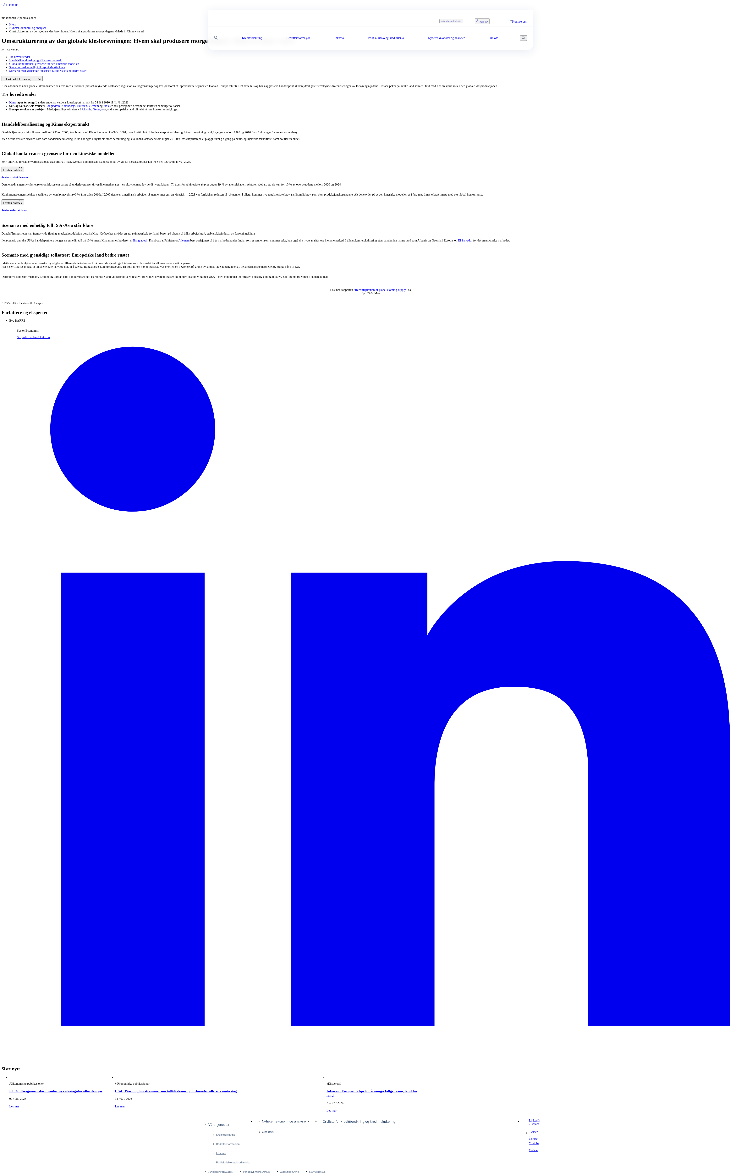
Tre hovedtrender (19, 56)
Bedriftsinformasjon (228, 1143)
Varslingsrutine (289, 1172)
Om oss (268, 1132)
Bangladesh (53, 106)
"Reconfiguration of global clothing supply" (380, 289)
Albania (86, 109)
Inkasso (221, 1153)
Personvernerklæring (256, 1172)
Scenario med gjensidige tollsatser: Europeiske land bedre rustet (47, 70)
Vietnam (94, 106)
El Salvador (465, 240)
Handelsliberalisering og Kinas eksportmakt (35, 60)
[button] (216, 38)
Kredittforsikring (225, 1134)
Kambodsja (68, 106)
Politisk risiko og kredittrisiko (233, 1162)
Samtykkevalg (317, 1172)
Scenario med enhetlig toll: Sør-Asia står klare (37, 67)
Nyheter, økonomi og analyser (284, 1121)
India (106, 106)
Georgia (98, 109)
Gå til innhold (10, 4)
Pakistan (82, 106)
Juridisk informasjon (220, 1172)
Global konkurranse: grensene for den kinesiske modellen (44, 63)
